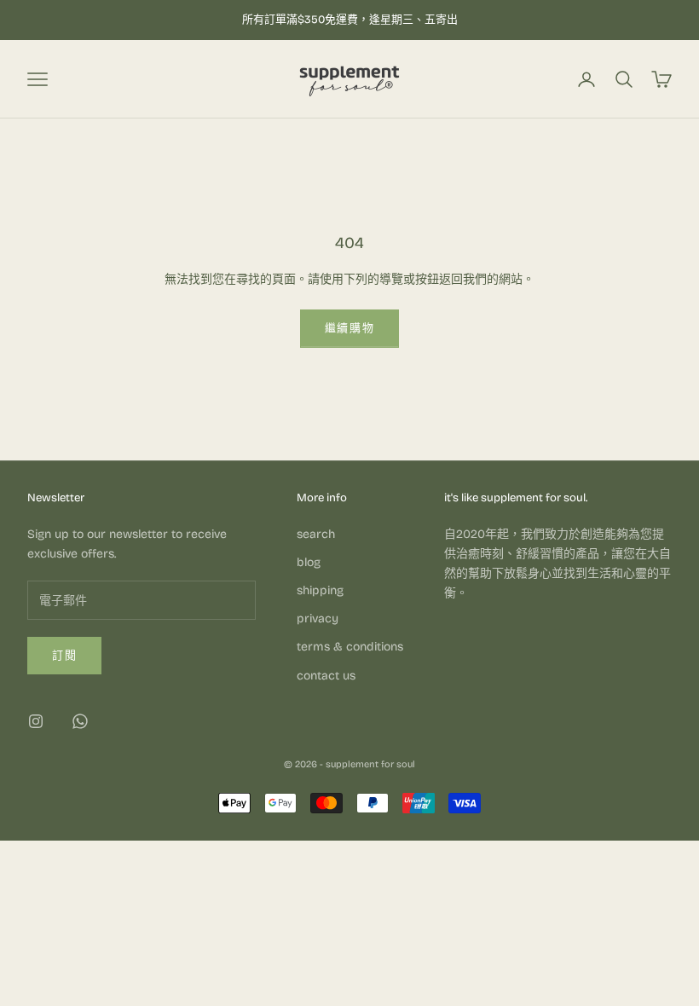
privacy (317, 618)
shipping (320, 590)
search (316, 534)
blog (309, 562)
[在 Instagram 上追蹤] (35, 721)
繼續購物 (350, 328)
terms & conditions (350, 646)
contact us (326, 675)
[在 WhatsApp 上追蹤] (80, 721)
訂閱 (64, 655)
